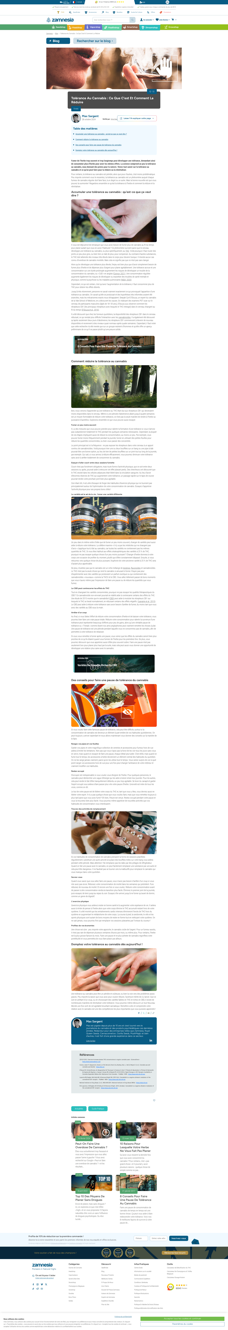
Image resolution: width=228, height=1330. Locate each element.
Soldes (71, 1301)
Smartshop (72, 1282)
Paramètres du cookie (182, 1324)
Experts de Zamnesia (108, 1297)
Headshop (72, 1271)
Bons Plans (72, 1297)
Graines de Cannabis (75, 1268)
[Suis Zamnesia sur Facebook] (33, 1284)
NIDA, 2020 (126, 280)
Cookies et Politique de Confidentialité (146, 1286)
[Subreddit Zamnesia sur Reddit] (37, 1288)
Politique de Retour (140, 1290)
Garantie (137, 1297)
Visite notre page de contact (44, 1278)
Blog (102, 1271)
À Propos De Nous (107, 1282)
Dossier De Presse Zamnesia (110, 1290)
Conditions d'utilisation (75, 1243)
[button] (76, 118)
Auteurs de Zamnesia (108, 1293)
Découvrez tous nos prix (174, 1253)
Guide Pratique (98, 1108)
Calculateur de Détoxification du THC (179, 1268)
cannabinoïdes (125, 317)
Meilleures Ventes (107, 1279)
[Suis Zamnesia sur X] (46, 1284)
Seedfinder (104, 1268)
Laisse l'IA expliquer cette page (137, 118)
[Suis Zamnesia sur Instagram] (37, 1284)
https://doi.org (100, 1067)
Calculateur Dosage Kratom (176, 1277)
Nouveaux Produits (107, 1275)
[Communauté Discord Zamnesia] (42, 1288)
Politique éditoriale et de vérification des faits (148, 1308)
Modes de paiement (140, 1275)
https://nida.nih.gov (141, 1083)
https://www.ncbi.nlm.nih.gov (136, 1074)
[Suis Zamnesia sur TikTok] (33, 1288)
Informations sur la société (142, 1271)
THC (127, 251)
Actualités (79, 1108)
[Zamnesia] (68, 19)
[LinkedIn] (151, 1040)
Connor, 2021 (119, 273)
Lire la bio (90, 1040)
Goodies (71, 1293)
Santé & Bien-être (74, 1279)
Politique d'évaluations (141, 1293)
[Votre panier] (174, 19)
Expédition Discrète (107, 1301)
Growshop (72, 1290)
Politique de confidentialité (58, 1243)
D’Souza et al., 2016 (90, 310)
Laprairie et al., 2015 (146, 601)
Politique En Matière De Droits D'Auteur (146, 1304)
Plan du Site (105, 1304)
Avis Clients (105, 1286)
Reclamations (138, 1301)
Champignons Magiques (76, 1286)
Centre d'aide (138, 1268)
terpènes (126, 568)
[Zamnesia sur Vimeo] (42, 1284)
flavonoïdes (136, 568)
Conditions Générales (141, 1282)
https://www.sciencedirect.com (91, 1062)
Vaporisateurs (73, 1275)
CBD (111, 598)
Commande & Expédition (142, 1279)
